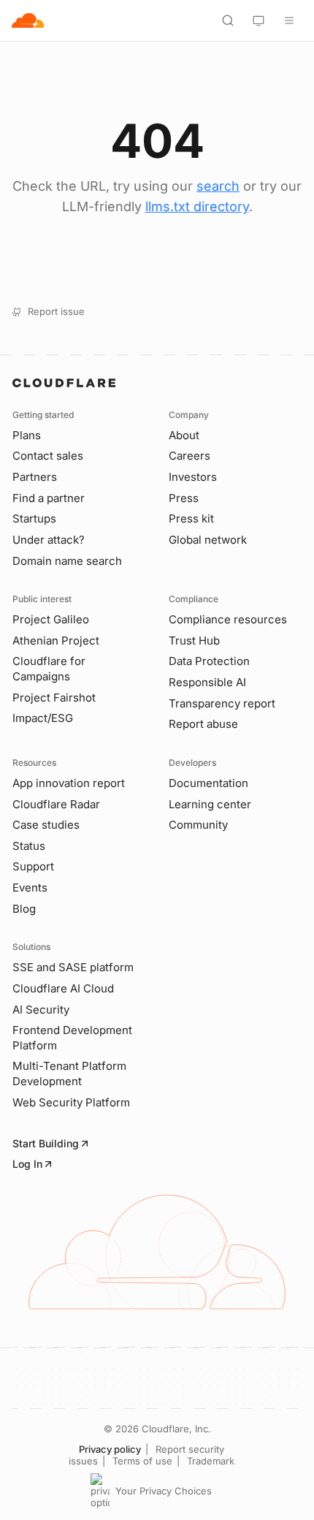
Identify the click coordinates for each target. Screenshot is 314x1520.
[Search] (228, 20)
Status (28, 846)
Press (184, 498)
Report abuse (203, 724)
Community (198, 825)
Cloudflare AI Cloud (63, 988)
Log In (27, 1164)
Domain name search (67, 561)
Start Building (45, 1143)
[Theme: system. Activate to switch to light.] (258, 20)
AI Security (40, 1009)
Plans (26, 435)
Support (33, 866)
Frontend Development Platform (72, 1037)
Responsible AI (207, 682)
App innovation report (68, 783)
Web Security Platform (71, 1102)
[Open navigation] (289, 20)
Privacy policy (110, 1449)
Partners (34, 477)
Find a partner (48, 498)
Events (29, 887)
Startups (34, 518)
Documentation (208, 783)
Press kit (191, 518)
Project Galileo (50, 619)
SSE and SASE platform (73, 967)
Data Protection (209, 661)
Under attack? (48, 540)
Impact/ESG (42, 718)
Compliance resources (228, 619)
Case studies (46, 825)
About (184, 435)
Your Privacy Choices (163, 1491)
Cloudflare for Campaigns (48, 668)
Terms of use (142, 1461)
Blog (24, 909)
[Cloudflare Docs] (28, 20)
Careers (189, 456)
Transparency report (222, 703)
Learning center (210, 804)
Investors (193, 477)
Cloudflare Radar (56, 804)
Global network (208, 540)
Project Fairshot (54, 697)
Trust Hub (194, 640)
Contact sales (47, 456)
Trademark (210, 1461)
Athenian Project (55, 640)
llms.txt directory (197, 206)
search (218, 186)
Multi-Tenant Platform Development (69, 1073)
